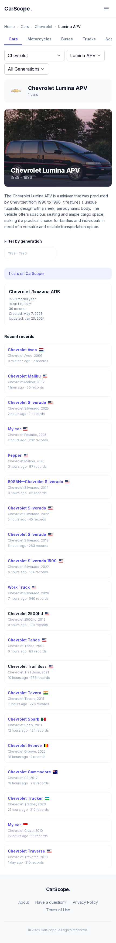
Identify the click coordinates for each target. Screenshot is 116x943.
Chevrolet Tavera (24, 692)
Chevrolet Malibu (24, 376)
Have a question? (50, 902)
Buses (67, 39)
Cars (25, 26)
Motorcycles (40, 39)
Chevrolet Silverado (27, 402)
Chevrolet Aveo (22, 349)
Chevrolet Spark (23, 719)
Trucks (89, 39)
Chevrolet (43, 26)
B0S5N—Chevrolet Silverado (35, 481)
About (23, 902)
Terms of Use (58, 909)
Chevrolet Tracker (25, 798)
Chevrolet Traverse (26, 851)
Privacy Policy (85, 902)
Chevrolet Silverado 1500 (32, 560)
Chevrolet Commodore (29, 772)
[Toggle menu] (106, 8)
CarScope (18, 8)
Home (9, 26)
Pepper (15, 455)
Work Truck (19, 587)
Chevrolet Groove (25, 745)
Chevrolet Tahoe (24, 640)
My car (14, 429)
